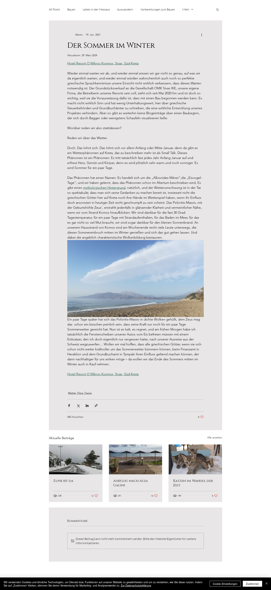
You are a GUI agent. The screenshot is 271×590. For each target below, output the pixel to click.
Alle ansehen (214, 437)
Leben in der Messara (96, 9)
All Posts (54, 9)
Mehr (185, 9)
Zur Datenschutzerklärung (136, 585)
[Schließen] (266, 583)
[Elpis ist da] (75, 459)
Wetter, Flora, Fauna (80, 393)
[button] (217, 9)
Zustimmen (252, 584)
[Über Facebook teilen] (69, 405)
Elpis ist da (63, 481)
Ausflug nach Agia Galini (130, 483)
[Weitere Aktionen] (201, 34)
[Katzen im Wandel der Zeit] (195, 459)
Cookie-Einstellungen (225, 584)
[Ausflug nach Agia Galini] (135, 459)
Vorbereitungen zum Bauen (157, 9)
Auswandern (125, 9)
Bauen (71, 9)
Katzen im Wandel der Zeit (193, 483)
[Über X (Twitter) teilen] (78, 405)
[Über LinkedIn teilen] (87, 405)
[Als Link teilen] (96, 405)
